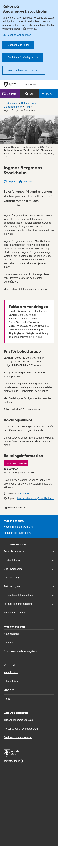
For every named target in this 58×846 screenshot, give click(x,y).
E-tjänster (9, 642)
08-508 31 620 (26, 493)
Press (7, 698)
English (11, 181)
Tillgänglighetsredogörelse (18, 720)
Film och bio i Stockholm (17, 533)
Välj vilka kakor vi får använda (24, 70)
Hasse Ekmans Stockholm (18, 526)
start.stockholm (12, 761)
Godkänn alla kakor (18, 45)
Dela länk (27, 181)
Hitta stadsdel (11, 634)
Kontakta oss (11, 672)
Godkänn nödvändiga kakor (23, 57)
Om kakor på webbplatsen (16, 35)
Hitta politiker (11, 681)
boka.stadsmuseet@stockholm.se (35, 498)
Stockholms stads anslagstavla (21, 651)
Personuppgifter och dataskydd (21, 728)
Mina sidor (9, 690)
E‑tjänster (12, 93)
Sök (31, 93)
